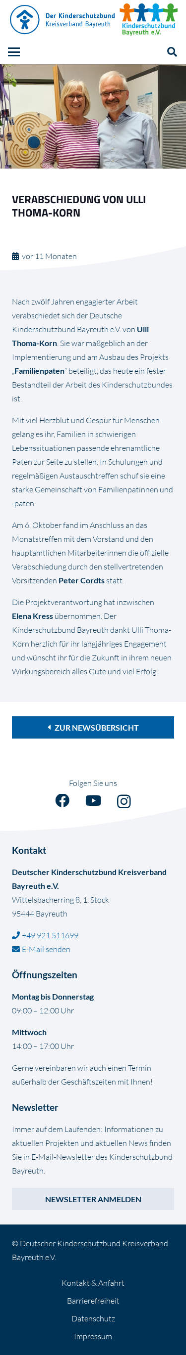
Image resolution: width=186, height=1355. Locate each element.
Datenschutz (93, 1318)
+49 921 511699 (50, 935)
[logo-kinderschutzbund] (149, 19)
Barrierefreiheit (93, 1301)
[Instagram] (124, 802)
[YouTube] (93, 801)
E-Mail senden (46, 949)
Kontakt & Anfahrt (93, 1283)
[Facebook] (62, 801)
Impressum (93, 1336)
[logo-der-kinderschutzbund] (63, 19)
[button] (13, 52)
